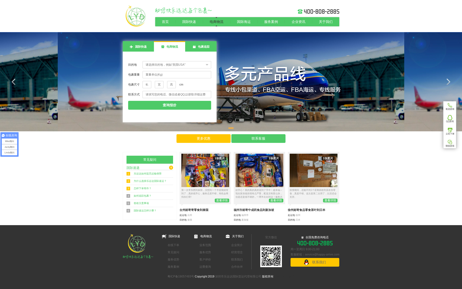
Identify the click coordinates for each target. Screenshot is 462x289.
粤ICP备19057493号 (180, 276)
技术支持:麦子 (285, 276)
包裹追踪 (203, 46)
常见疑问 (173, 252)
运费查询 (205, 266)
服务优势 (173, 259)
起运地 (183, 215)
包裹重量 (134, 74)
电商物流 (216, 21)
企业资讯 (298, 21)
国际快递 (189, 21)
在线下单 (173, 245)
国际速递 (133, 168)
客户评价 (205, 259)
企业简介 (237, 245)
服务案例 (271, 21)
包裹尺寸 (134, 84)
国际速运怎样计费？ (142, 210)
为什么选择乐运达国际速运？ (147, 181)
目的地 (132, 64)
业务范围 (205, 245)
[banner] (231, 81)
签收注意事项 (138, 203)
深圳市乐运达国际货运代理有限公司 (238, 276)
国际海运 (244, 21)
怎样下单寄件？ (139, 188)
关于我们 (326, 21)
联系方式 (134, 94)
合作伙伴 (237, 266)
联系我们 (237, 259)
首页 (165, 21)
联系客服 (258, 138)
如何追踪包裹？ (139, 195)
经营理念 (237, 252)
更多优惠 (203, 138)
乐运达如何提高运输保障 (145, 173)
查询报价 (169, 105)
